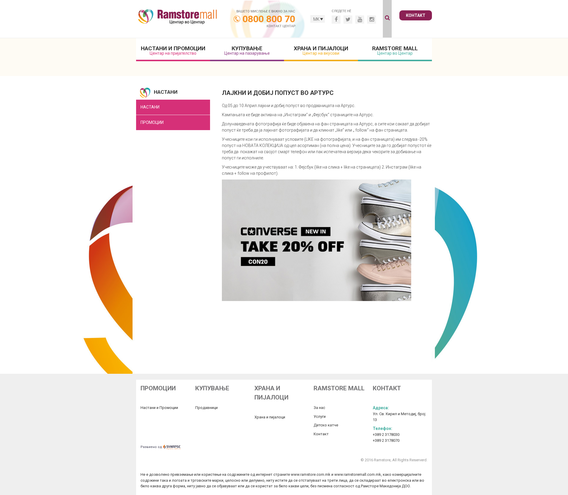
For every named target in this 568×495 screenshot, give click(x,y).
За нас (319, 407)
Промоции (152, 122)
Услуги (320, 416)
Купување (247, 50)
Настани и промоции (173, 50)
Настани (150, 107)
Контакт (415, 15)
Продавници (206, 407)
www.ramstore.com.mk (310, 474)
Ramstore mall (395, 50)
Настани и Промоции (159, 407)
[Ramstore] (177, 17)
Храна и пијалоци (321, 50)
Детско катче (326, 425)
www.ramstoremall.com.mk (357, 474)
